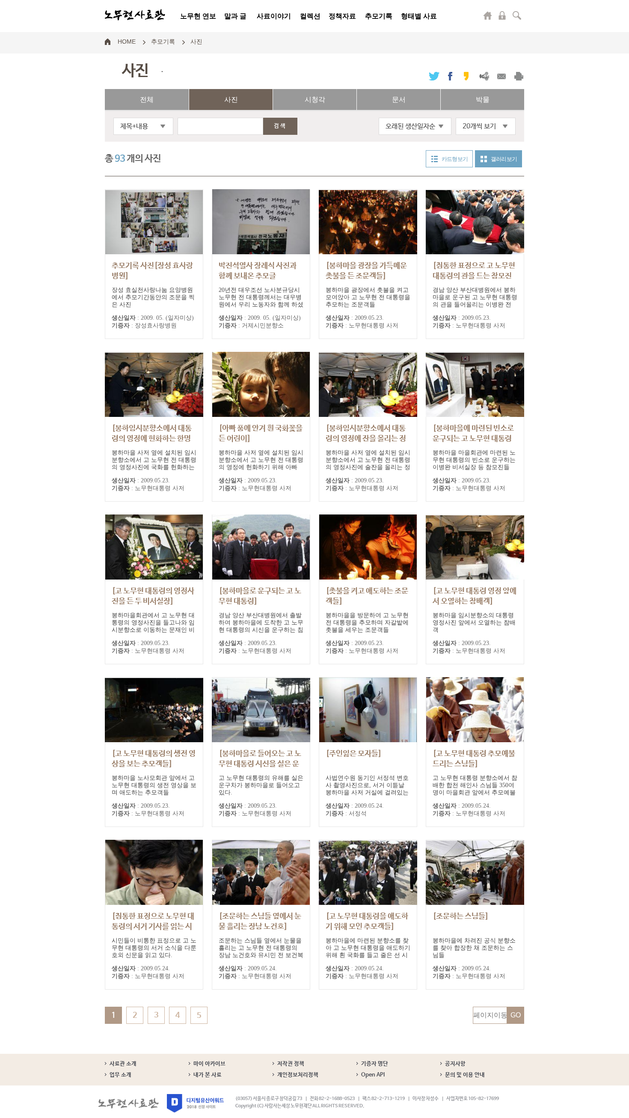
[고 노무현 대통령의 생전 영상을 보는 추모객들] (154, 758)
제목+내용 (134, 126)
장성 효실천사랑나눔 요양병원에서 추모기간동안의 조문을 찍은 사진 (153, 297)
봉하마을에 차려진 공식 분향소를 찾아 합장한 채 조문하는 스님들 (474, 947)
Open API (373, 1075)
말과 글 (235, 16)
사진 (196, 41)
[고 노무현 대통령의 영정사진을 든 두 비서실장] (153, 596)
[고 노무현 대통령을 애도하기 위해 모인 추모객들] (367, 921)
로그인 (502, 15)
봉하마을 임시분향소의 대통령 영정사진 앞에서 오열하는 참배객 (474, 622)
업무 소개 (120, 1075)
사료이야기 (274, 16)
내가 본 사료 (207, 1075)
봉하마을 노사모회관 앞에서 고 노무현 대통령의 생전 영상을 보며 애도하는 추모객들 (154, 785)
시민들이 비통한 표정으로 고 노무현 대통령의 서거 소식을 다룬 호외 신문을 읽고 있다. (154, 947)
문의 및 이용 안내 (465, 1075)
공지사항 (455, 1064)
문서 (399, 99)
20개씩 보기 (479, 126)
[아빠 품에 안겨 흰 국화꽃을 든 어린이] (261, 433)
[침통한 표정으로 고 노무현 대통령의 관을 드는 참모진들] (474, 276)
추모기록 (378, 16)
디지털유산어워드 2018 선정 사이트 (195, 1103)
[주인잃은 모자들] (354, 753)
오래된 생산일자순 (410, 126)
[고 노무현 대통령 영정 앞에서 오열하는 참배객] (474, 596)
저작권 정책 (290, 1064)
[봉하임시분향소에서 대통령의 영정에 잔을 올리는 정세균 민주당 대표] (366, 438)
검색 (517, 15)
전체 (147, 99)
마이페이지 (488, 15)
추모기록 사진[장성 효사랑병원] (152, 276)
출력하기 (518, 76)
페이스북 (450, 76)
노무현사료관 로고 (135, 15)
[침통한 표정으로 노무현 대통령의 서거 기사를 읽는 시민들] (153, 926)
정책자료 (342, 16)
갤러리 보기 (504, 159)
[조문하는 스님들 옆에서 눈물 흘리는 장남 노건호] (260, 921)
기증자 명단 (374, 1064)
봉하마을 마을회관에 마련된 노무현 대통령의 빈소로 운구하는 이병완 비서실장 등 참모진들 (474, 459)
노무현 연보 (198, 16)
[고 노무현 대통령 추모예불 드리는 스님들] (474, 758)
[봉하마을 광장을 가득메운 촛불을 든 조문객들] (366, 271)
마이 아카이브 (209, 1064)
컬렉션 (310, 16)
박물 (483, 99)
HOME (127, 41)
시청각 (315, 99)
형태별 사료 (419, 16)
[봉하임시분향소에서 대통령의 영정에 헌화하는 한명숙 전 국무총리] (152, 438)
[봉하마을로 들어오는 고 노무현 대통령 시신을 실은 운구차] (260, 764)
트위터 (434, 76)
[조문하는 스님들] (461, 916)
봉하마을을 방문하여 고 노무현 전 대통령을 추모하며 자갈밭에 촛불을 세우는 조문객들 (367, 622)
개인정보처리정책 (297, 1075)
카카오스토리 (466, 76)
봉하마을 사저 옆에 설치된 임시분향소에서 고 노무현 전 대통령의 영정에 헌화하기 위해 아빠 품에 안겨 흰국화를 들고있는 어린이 (261, 467)
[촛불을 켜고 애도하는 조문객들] (367, 596)
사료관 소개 (123, 1064)
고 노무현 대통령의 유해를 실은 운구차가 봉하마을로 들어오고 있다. (261, 785)
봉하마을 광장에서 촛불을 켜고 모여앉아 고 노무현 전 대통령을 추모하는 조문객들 (368, 297)
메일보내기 (501, 76)
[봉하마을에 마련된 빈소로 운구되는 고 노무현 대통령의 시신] (473, 438)
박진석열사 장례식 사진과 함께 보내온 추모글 (258, 276)
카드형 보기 (455, 159)
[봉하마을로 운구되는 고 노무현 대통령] (260, 596)
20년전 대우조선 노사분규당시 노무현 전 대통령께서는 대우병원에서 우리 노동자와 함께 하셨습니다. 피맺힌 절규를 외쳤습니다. (261, 304)
